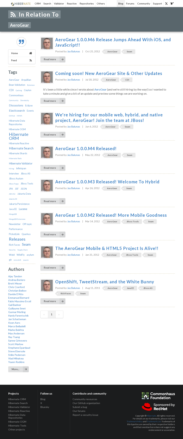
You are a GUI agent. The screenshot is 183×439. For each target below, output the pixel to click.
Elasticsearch (17, 110)
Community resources (85, 399)
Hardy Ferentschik (18, 315)
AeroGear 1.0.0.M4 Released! (86, 148)
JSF (17, 188)
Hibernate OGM (17, 129)
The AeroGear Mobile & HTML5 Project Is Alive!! (107, 248)
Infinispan (21, 168)
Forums (130, 3)
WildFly (21, 254)
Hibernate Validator (21, 163)
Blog (120, 3)
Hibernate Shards (18, 153)
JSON (24, 188)
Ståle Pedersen (16, 354)
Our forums (79, 410)
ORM (38, 3)
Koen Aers (14, 322)
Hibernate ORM (18, 136)
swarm (26, 260)
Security (12, 250)
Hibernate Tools (15, 158)
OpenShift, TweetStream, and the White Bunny (104, 281)
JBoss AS (25, 173)
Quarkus (26, 234)
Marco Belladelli (17, 326)
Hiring (11, 168)
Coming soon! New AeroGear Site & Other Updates (108, 73)
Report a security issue (85, 414)
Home (14, 53)
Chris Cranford (16, 287)
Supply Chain (23, 250)
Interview (14, 173)
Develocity (24, 100)
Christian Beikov (17, 290)
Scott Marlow (15, 344)
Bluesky (44, 406)
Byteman (31, 85)
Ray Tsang (14, 336)
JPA (11, 188)
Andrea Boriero (16, 279)
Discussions (16, 105)
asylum (30, 254)
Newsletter (15, 224)
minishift (17, 260)
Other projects (16, 429)
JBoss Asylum (16, 178)
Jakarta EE (13, 199)
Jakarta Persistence (19, 203)
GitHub (12, 116)
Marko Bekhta (16, 329)
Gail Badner (14, 304)
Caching (19, 90)
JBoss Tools (27, 183)
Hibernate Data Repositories (16, 416)
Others (101, 3)
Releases (17, 239)
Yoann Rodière (16, 361)
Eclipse (29, 105)
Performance (16, 229)
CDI (11, 90)
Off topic (27, 224)
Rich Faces (14, 244)
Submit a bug (80, 406)
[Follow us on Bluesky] (172, 3)
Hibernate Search (21, 148)
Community (143, 3)
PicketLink (14, 234)
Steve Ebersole (16, 351)
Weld (12, 254)
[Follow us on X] (166, 3)
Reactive (72, 3)
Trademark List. (154, 421)
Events (30, 110)
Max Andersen (16, 333)
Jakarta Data (24, 193)
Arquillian (26, 79)
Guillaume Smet (17, 308)
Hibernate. (152, 416)
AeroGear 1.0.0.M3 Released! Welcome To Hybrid (107, 181)
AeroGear (14, 79)
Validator (59, 3)
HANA (19, 116)
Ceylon (27, 90)
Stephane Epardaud (19, 347)
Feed (14, 60)
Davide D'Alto (15, 294)
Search (47, 3)
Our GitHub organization (86, 403)
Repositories (87, 3)
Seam (26, 244)
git (10, 259)
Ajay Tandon (15, 276)
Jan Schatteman (17, 319)
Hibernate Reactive (19, 143)
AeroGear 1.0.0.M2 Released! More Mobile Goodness (111, 215)
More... (15, 369)
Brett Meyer (15, 283)
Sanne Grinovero (17, 340)
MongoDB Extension (17, 219)
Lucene (23, 208)
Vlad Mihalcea (16, 358)
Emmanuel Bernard (18, 297)
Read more (50, 59)
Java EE (13, 209)
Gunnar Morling (17, 311)
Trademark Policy (135, 421)
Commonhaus (16, 95)
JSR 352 (12, 194)
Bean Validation (17, 84)
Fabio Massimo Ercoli (19, 301)
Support (157, 3)
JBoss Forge (14, 184)
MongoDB (13, 214)
